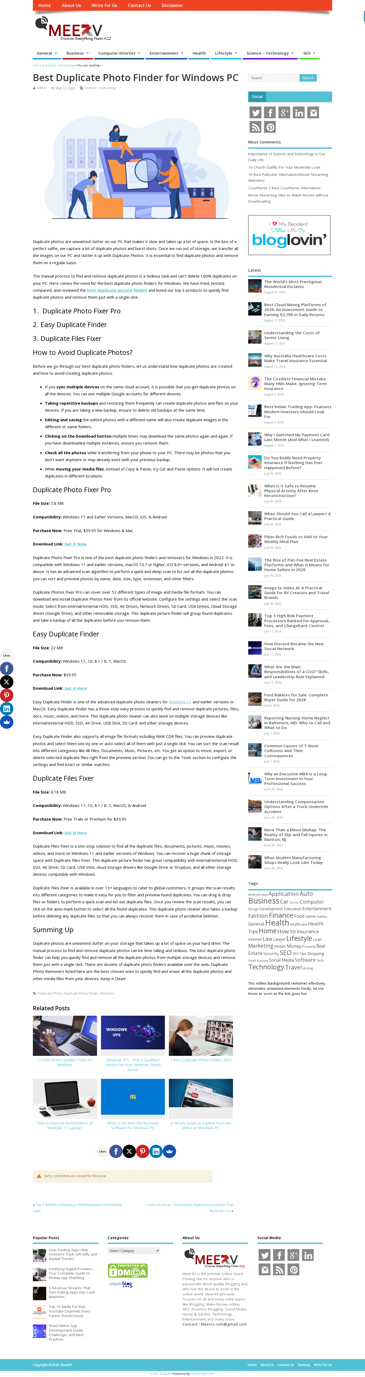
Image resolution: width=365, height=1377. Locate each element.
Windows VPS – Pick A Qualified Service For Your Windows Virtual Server (133, 1064)
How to (286, 931)
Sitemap (304, 1365)
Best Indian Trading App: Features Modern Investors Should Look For (298, 411)
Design (253, 909)
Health (199, 53)
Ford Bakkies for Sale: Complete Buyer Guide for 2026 (296, 697)
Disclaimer (172, 5)
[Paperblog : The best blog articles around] (121, 1288)
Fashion (258, 915)
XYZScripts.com (203, 1374)
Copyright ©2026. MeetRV (52, 1365)
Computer (312, 901)
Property (309, 946)
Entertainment (164, 53)
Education (293, 908)
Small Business (258, 960)
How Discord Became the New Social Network (294, 646)
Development (271, 908)
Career (294, 902)
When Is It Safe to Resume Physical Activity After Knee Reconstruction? (291, 490)
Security (271, 953)
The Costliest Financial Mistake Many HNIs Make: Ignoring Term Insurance (295, 383)
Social (257, 96)
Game (310, 916)
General (44, 53)
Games (322, 916)
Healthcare (298, 924)
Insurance (308, 931)
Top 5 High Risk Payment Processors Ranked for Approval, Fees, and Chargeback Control (296, 620)
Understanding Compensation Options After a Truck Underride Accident (296, 806)
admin (41, 88)
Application (284, 893)
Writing (308, 968)
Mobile (280, 946)
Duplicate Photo (50, 993)
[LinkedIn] (156, 1151)
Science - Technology (100, 88)
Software (305, 960)
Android (254, 894)
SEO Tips (299, 953)
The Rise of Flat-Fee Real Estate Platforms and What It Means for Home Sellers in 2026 (296, 564)
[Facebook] (116, 1151)
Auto (306, 893)
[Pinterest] (142, 1151)
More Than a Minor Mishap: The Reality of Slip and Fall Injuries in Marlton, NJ (296, 834)
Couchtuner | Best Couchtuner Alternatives (284, 187)
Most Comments (264, 142)
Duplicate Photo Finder (81, 993)
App (264, 894)
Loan (317, 939)
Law (267, 938)
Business (75, 53)
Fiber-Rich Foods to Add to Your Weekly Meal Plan (296, 539)
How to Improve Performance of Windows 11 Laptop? (64, 1126)
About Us (71, 5)
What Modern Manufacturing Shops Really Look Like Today (293, 860)
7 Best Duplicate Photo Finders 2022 (201, 1059)
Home (44, 5)
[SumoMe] (169, 1151)
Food (299, 916)
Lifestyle (223, 53)
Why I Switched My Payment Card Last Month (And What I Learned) (296, 437)
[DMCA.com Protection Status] (128, 1277)
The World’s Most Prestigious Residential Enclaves (293, 284)
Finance (281, 915)
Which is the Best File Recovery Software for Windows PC (133, 1126)
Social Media (281, 960)
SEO (307, 53)
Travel (293, 967)
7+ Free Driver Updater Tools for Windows (64, 1062)
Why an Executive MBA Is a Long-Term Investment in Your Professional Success (296, 778)
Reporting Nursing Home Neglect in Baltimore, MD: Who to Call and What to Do (297, 722)
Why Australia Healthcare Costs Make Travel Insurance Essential (295, 358)
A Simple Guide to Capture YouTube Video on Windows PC (200, 1126)
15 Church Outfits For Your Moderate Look (284, 167)
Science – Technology (268, 53)
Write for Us (104, 5)
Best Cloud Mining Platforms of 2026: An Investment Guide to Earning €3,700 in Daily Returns (295, 309)
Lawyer (279, 939)
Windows (107, 993)
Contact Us (139, 5)
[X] (129, 1151)
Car (284, 901)
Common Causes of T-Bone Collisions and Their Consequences (291, 750)
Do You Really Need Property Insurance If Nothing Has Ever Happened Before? (293, 462)
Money (294, 946)
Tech (320, 960)
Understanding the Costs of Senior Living (292, 335)
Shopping (315, 953)
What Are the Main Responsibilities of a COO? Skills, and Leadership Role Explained (296, 671)
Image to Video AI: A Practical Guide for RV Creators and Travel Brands (296, 592)
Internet (255, 939)
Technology (266, 966)
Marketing (260, 945)
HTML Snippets (161, 1374)
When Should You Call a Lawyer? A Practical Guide (297, 516)
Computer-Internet (116, 53)
